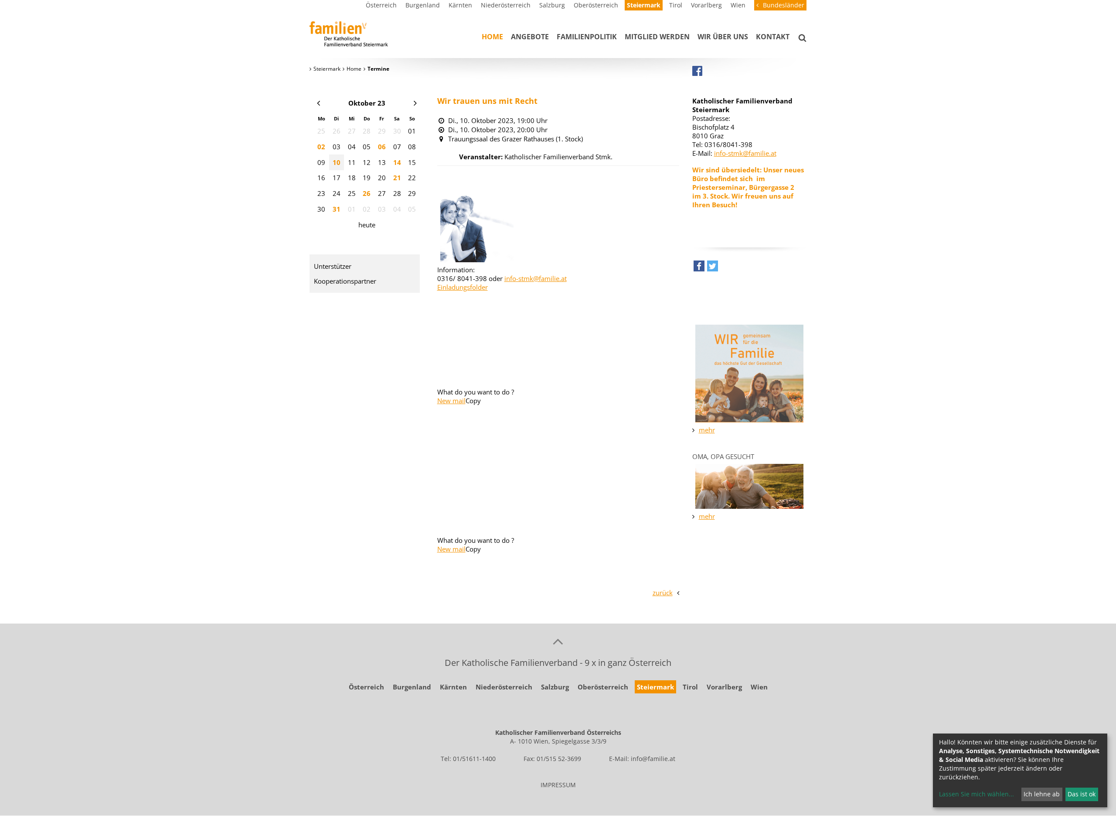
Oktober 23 (366, 103)
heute (366, 224)
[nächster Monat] (415, 103)
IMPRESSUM (558, 785)
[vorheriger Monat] (318, 103)
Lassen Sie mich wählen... (976, 794)
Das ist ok (1082, 794)
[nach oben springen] (558, 641)
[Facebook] (697, 71)
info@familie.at (653, 758)
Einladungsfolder (462, 287)
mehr (707, 429)
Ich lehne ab (1042, 794)
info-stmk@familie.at (535, 278)
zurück (663, 592)
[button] (699, 268)
